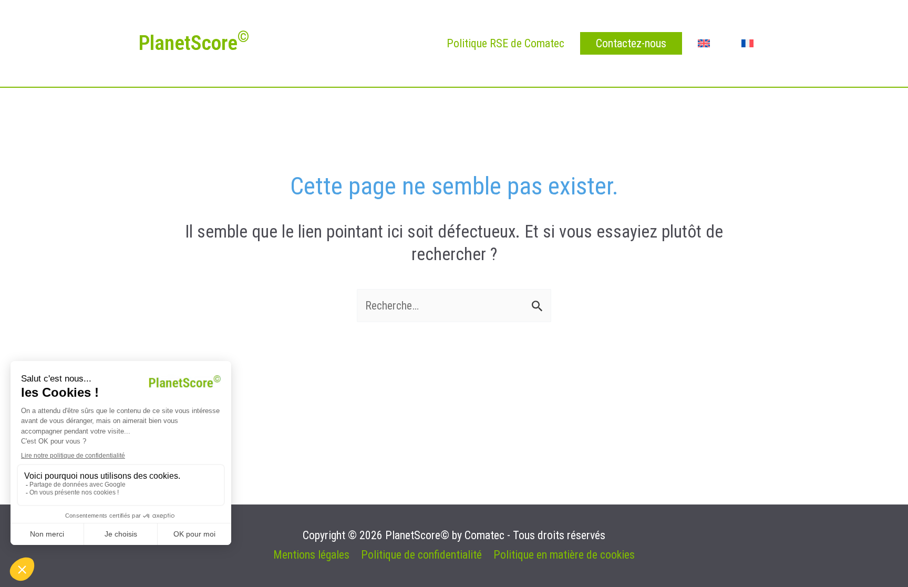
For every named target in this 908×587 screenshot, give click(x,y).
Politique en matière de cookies (564, 554)
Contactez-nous (631, 43)
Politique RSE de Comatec (505, 43)
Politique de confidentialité (421, 554)
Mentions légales (311, 554)
